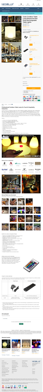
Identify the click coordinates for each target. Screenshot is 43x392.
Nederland (12, 379)
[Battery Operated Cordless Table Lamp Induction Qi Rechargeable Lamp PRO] (26, 344)
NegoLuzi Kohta (14, 371)
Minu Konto (33, 5)
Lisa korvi (33, 88)
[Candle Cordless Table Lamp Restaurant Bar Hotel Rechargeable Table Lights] (39, 16)
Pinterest (33, 372)
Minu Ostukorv (38, 5)
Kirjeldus (6, 104)
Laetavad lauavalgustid (5, 374)
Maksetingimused (14, 365)
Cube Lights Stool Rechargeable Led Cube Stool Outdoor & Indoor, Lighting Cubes (35, 350)
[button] (39, 9)
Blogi (12, 372)
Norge (20, 379)
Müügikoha (3, 366)
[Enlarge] (7, 199)
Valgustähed (3, 375)
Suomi (34, 379)
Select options (26, 355)
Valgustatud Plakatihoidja (5, 370)
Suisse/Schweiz (30, 379)
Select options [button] (6, 356)
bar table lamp (22, 333)
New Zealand (17, 379)
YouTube (33, 373)
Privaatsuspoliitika (20, 383)
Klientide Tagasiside (25, 366)
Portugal (26, 379)
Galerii (3, 104)
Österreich (23, 379)
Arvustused (10, 104)
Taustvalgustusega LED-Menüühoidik (5, 372)
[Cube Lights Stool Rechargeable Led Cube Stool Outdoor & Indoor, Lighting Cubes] (36, 344)
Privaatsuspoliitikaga (15, 363)
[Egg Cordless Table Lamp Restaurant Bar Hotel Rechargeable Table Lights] (40, 16)
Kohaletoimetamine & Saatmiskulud (15, 367)
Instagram (33, 371)
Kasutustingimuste (14, 362)
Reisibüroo (3, 365)
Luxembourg (4, 379)
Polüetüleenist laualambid (26, 330)
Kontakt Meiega (28, 5)
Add (31, 44)
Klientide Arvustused (21, 5)
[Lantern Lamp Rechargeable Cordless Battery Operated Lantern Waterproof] (6, 344)
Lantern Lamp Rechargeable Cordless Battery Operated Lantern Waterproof (6, 350)
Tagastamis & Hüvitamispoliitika (14, 369)
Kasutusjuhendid (24, 365)
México (9, 379)
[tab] (3, 104)
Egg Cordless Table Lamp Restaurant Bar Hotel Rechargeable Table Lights (16, 350)
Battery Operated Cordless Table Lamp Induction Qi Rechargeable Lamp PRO (26, 350)
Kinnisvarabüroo (4, 362)
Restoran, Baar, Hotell (5, 363)
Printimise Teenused (5, 369)
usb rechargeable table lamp (28, 333)
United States (7, 380)
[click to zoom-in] (11, 32)
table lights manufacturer (16, 333)
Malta (7, 379)
